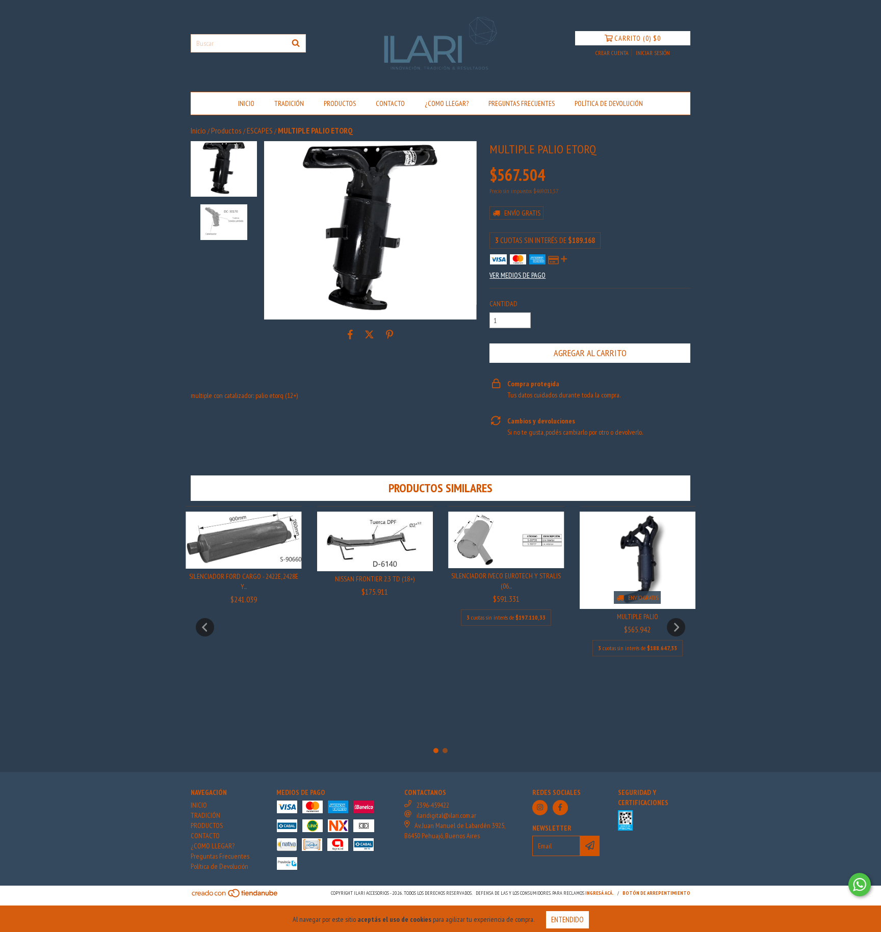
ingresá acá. (599, 893)
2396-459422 (433, 805)
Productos (226, 130)
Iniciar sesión (653, 53)
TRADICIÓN (289, 103)
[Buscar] (296, 43)
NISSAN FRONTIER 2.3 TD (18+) (374, 578)
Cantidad (503, 303)
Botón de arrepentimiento (656, 893)
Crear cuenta (612, 53)
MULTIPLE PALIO (637, 616)
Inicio (198, 130)
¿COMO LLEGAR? (447, 103)
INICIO (246, 103)
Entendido (567, 919)
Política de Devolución (609, 103)
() (637, 38)
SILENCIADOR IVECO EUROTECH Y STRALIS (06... (506, 581)
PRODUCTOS (340, 103)
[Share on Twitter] (369, 335)
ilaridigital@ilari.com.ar (446, 815)
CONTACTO (390, 103)
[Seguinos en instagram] (540, 807)
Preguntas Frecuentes (521, 103)
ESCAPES (260, 130)
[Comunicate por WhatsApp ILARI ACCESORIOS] (859, 884)
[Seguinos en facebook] (560, 807)
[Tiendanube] (235, 896)
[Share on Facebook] (350, 335)
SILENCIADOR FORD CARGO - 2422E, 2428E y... (243, 581)
